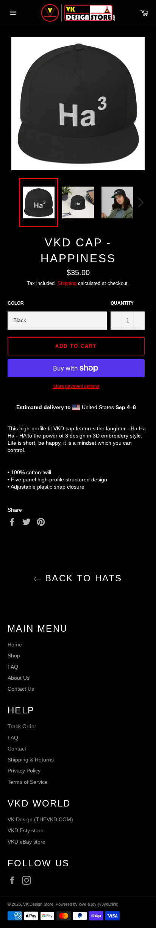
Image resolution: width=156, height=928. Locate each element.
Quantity (122, 303)
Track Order (22, 726)
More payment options (76, 386)
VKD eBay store (26, 842)
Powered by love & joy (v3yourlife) (87, 904)
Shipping (67, 283)
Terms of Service (28, 782)
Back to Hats (81, 578)
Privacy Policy (24, 771)
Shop (14, 655)
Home (15, 645)
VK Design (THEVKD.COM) (40, 819)
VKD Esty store (26, 830)
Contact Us (21, 689)
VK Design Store (38, 904)
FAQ (13, 667)
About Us (19, 678)
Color (16, 303)
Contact (17, 749)
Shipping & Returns (31, 760)
